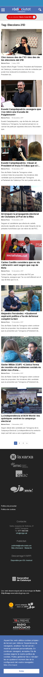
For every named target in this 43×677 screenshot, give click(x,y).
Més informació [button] (10, 665)
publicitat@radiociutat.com (21, 546)
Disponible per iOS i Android (21, 560)
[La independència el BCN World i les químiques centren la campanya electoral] (21, 400)
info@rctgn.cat (21, 533)
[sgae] (21, 473)
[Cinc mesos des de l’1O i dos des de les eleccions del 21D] (21, 42)
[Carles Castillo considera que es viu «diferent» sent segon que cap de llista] (21, 247)
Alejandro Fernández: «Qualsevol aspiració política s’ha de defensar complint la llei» (19, 316)
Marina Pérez (5, 63)
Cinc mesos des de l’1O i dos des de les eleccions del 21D (20, 58)
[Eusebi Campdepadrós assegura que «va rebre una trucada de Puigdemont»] (21, 93)
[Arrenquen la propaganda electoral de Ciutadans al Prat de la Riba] (21, 199)
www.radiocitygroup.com (19, 593)
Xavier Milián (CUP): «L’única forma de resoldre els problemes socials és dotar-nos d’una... (21, 367)
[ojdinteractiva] (21, 490)
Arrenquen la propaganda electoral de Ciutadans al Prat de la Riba (20, 215)
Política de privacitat (8, 506)
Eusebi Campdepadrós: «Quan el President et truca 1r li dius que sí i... (20, 164)
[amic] (21, 465)
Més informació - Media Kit (21, 548)
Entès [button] (21, 671)
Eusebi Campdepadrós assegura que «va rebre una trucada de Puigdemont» (21, 112)
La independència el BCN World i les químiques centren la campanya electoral (20, 418)
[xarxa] (21, 457)
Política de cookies (8, 509)
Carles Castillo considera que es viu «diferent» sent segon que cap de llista (20, 265)
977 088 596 (23, 531)
